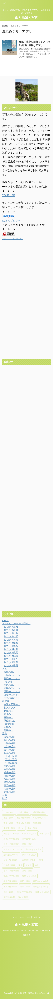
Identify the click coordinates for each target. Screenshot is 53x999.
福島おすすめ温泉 (11, 876)
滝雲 (20, 865)
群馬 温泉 (25, 886)
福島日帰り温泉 (10, 881)
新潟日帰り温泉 (10, 860)
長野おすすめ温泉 (24, 892)
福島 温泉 (27, 870)
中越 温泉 (8, 823)
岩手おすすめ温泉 (11, 839)
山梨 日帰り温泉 (29, 833)
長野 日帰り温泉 (42, 892)
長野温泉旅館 (9, 897)
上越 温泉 (23, 812)
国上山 (21, 828)
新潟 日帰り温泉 (11, 844)
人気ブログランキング (12, 238)
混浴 (41, 860)
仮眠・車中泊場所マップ (34, 51)
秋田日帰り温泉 (10, 886)
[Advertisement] (26, 330)
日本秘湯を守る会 (28, 860)
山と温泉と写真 (26, 17)
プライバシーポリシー (21, 917)
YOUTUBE (8, 195)
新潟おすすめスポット (13, 849)
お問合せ (37, 917)
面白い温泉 (23, 897)
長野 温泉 (8, 892)
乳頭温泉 (37, 823)
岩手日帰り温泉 (29, 839)
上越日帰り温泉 (38, 812)
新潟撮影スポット (11, 855)
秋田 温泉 (25, 881)
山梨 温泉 (32, 828)
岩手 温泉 (44, 833)
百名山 (28, 865)
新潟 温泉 (27, 844)
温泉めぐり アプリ (34, 54)
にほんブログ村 (11, 220)
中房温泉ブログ (40, 817)
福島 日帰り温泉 (11, 870)
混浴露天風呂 (9, 865)
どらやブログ (9, 812)
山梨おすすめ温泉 (11, 833)
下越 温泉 (8, 817)
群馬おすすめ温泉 (41, 886)
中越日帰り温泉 (23, 823)
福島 (37, 865)
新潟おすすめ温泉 (33, 849)
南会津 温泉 (9, 828)
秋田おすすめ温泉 (41, 881)
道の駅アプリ (32, 57)
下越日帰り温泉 (23, 817)
